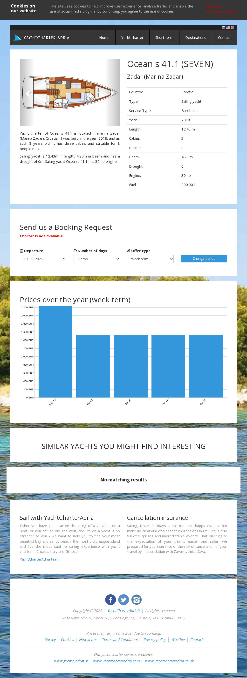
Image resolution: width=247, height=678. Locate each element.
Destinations (195, 37)
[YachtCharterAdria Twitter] (123, 599)
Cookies (67, 639)
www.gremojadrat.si (71, 660)
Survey (50, 639)
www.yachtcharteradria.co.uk (169, 660)
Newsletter (88, 639)
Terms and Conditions (120, 639)
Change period (204, 258)
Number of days (92, 250)
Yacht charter (132, 37)
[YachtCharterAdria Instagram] (136, 599)
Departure (33, 250)
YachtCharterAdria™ (123, 610)
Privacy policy (154, 639)
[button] (27, 92)
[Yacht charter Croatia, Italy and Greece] (228, 27)
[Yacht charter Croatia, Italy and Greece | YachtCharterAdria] (41, 36)
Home (104, 37)
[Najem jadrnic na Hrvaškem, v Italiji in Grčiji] (223, 27)
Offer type (140, 250)
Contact (224, 37)
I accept (213, 6)
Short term (164, 37)
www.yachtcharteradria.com (116, 660)
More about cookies (221, 12)
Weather (178, 639)
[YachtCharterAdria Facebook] (110, 599)
